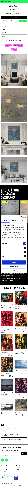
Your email (4, 453)
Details (4, 29)
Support (18, 465)
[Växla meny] (24, 485)
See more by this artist (14, 40)
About (4, 32)
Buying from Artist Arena (9, 26)
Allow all (14, 262)
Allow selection (14, 266)
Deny (14, 270)
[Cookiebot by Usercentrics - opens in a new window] (20, 217)
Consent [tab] (5, 220)
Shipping (4, 36)
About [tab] (22, 220)
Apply (4, 471)
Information (5, 465)
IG (6, 460)
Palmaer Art (15, 9)
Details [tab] (14, 220)
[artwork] (7, 297)
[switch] (24, 248)
